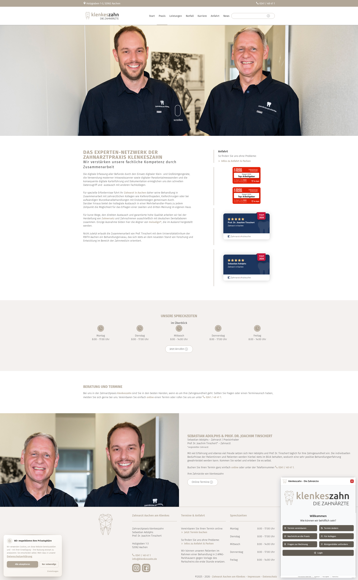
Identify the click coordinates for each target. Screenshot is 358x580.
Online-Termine (200, 482)
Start (152, 16)
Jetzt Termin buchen (195, 532)
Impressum (254, 576)
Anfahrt (215, 16)
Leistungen (175, 16)
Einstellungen (52, 571)
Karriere (202, 16)
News (226, 16)
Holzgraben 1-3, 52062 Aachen (103, 3)
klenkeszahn (124, 393)
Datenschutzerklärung (19, 556)
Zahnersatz (108, 218)
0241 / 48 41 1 (267, 3)
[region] (179, 80)
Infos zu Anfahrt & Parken (236, 161)
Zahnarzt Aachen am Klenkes (229, 576)
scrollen (178, 120)
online (150, 397)
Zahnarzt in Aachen (135, 192)
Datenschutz (270, 576)
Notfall (190, 16)
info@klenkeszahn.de (144, 559)
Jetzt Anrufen (177, 348)
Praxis (162, 16)
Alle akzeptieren (22, 564)
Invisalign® (155, 222)
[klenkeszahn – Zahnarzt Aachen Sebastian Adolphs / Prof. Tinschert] (115, 16)
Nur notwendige (49, 564)
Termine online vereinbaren (251, 16)
